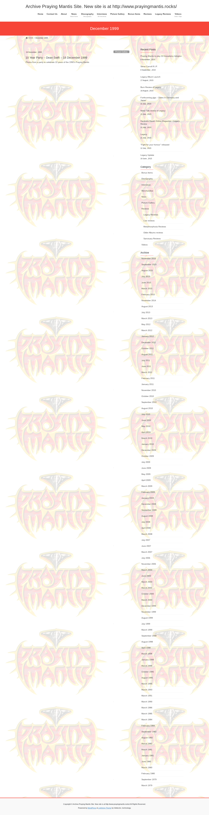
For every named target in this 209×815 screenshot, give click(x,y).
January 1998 (147, 660)
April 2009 (146, 480)
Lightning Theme (104, 808)
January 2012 (147, 336)
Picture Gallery (121, 52)
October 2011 (147, 348)
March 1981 (146, 749)
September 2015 (149, 264)
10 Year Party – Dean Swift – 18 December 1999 (56, 57)
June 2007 (146, 546)
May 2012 (145, 324)
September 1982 (149, 731)
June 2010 (146, 420)
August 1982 (147, 737)
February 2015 (148, 294)
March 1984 (146, 719)
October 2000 (147, 594)
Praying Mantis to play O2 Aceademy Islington (161, 56)
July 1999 (145, 624)
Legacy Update (147, 155)
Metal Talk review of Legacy (152, 111)
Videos (144, 245)
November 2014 (148, 300)
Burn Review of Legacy (150, 87)
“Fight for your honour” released (154, 145)
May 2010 (145, 426)
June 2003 (146, 576)
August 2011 (147, 354)
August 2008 (147, 516)
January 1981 (147, 755)
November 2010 (148, 390)
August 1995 (147, 678)
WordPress (92, 808)
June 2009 (146, 468)
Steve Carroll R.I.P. (148, 66)
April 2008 (146, 528)
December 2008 (148, 504)
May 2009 (145, 474)
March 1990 (146, 701)
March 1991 (146, 696)
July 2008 (145, 522)
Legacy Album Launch (150, 77)
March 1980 (146, 767)
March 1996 (146, 666)
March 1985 (146, 713)
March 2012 (146, 330)
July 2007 (145, 540)
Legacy (143, 134)
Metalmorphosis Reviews (154, 226)
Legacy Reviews (150, 215)
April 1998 (146, 648)
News (143, 197)
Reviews (145, 209)
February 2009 (148, 492)
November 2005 (148, 564)
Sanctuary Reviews (152, 238)
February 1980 (148, 773)
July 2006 (145, 558)
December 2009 (148, 450)
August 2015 (147, 270)
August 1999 (147, 618)
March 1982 (146, 743)
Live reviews (149, 221)
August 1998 (147, 642)
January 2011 (147, 384)
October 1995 (147, 672)
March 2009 (146, 486)
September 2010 (149, 402)
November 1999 (148, 612)
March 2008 (146, 534)
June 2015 (146, 282)
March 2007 (146, 552)
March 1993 (146, 690)
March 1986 (146, 707)
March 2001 (146, 588)
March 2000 (146, 600)
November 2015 (148, 258)
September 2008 (149, 510)
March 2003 (146, 582)
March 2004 (146, 570)
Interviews (146, 185)
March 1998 (146, 654)
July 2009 (145, 462)
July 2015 (145, 276)
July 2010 (145, 414)
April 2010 (146, 432)
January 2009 (147, 498)
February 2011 (148, 378)
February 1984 (148, 726)
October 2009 (147, 456)
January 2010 (147, 444)
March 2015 (146, 288)
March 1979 (146, 785)
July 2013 (145, 312)
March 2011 (146, 372)
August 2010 (147, 408)
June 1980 (146, 761)
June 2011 (146, 366)
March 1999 (146, 630)
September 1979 (149, 779)
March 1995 (146, 684)
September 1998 (149, 636)
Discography (147, 179)
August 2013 (147, 306)
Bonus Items (147, 173)
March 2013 (146, 318)
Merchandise (147, 191)
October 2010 (147, 396)
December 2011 (148, 342)
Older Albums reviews (153, 232)
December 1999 (148, 606)
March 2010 (146, 438)
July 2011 (145, 360)
